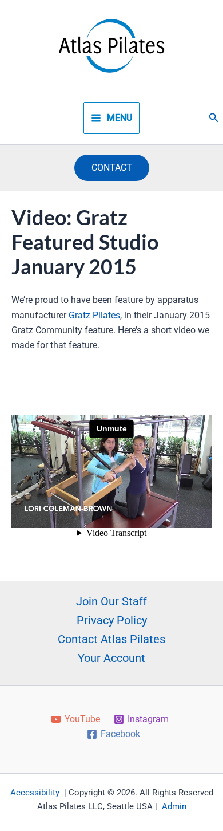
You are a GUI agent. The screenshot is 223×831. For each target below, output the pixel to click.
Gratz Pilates (94, 315)
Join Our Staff (111, 601)
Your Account (111, 658)
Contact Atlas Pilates (111, 639)
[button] (214, 118)
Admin (174, 806)
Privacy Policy (112, 620)
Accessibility (34, 792)
